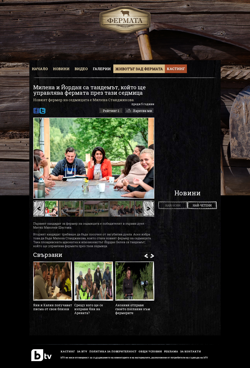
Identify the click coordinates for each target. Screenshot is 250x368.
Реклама (171, 351)
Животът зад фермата (139, 68)
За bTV (82, 351)
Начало (40, 68)
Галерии (102, 68)
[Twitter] (42, 111)
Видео (81, 68)
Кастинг (176, 68)
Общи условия (150, 351)
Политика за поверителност (113, 351)
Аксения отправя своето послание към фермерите (132, 309)
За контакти (190, 351)
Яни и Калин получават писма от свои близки (52, 307)
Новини (61, 68)
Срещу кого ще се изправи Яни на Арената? (88, 309)
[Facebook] (36, 111)
